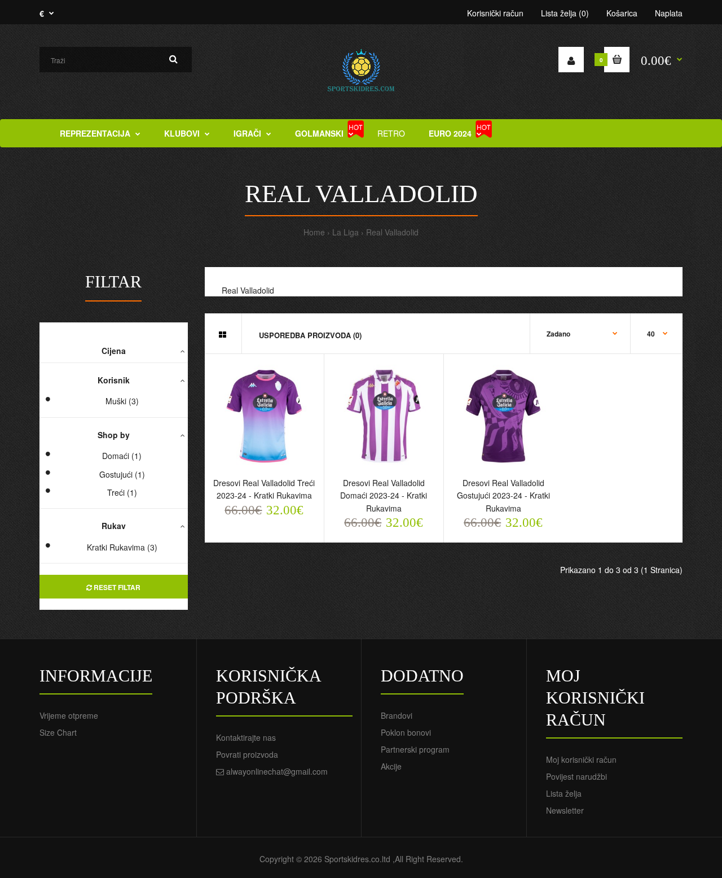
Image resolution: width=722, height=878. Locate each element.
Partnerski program (415, 749)
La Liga (345, 232)
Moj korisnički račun (581, 759)
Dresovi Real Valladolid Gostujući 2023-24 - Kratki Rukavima (503, 495)
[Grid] (222, 334)
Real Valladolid (392, 232)
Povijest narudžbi (576, 776)
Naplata (669, 13)
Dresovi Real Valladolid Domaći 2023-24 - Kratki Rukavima (383, 495)
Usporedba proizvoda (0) (310, 335)
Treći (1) (122, 492)
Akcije (391, 766)
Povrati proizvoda (247, 754)
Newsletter (565, 810)
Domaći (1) (122, 455)
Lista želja (564, 793)
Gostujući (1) (122, 474)
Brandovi (396, 715)
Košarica (621, 13)
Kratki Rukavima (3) (122, 547)
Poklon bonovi (406, 732)
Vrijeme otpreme (68, 715)
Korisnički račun (495, 13)
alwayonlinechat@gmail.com (277, 771)
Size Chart (58, 732)
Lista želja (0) (565, 13)
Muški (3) (122, 401)
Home (314, 232)
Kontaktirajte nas (246, 737)
